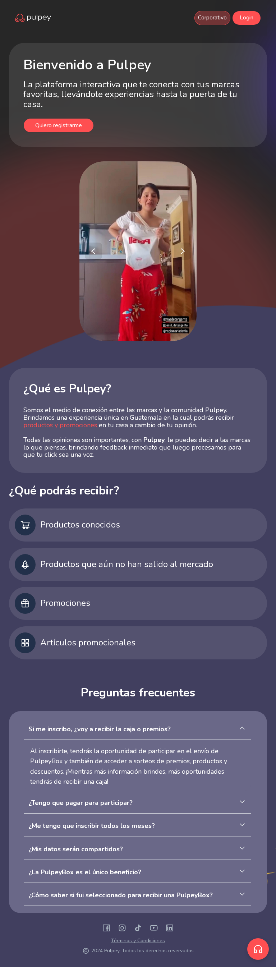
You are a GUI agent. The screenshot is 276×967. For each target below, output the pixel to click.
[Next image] (182, 251)
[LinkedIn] (169, 929)
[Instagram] (122, 929)
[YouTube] (154, 929)
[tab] (137, 732)
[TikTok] (138, 929)
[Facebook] (106, 929)
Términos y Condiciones (138, 941)
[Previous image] (93, 251)
